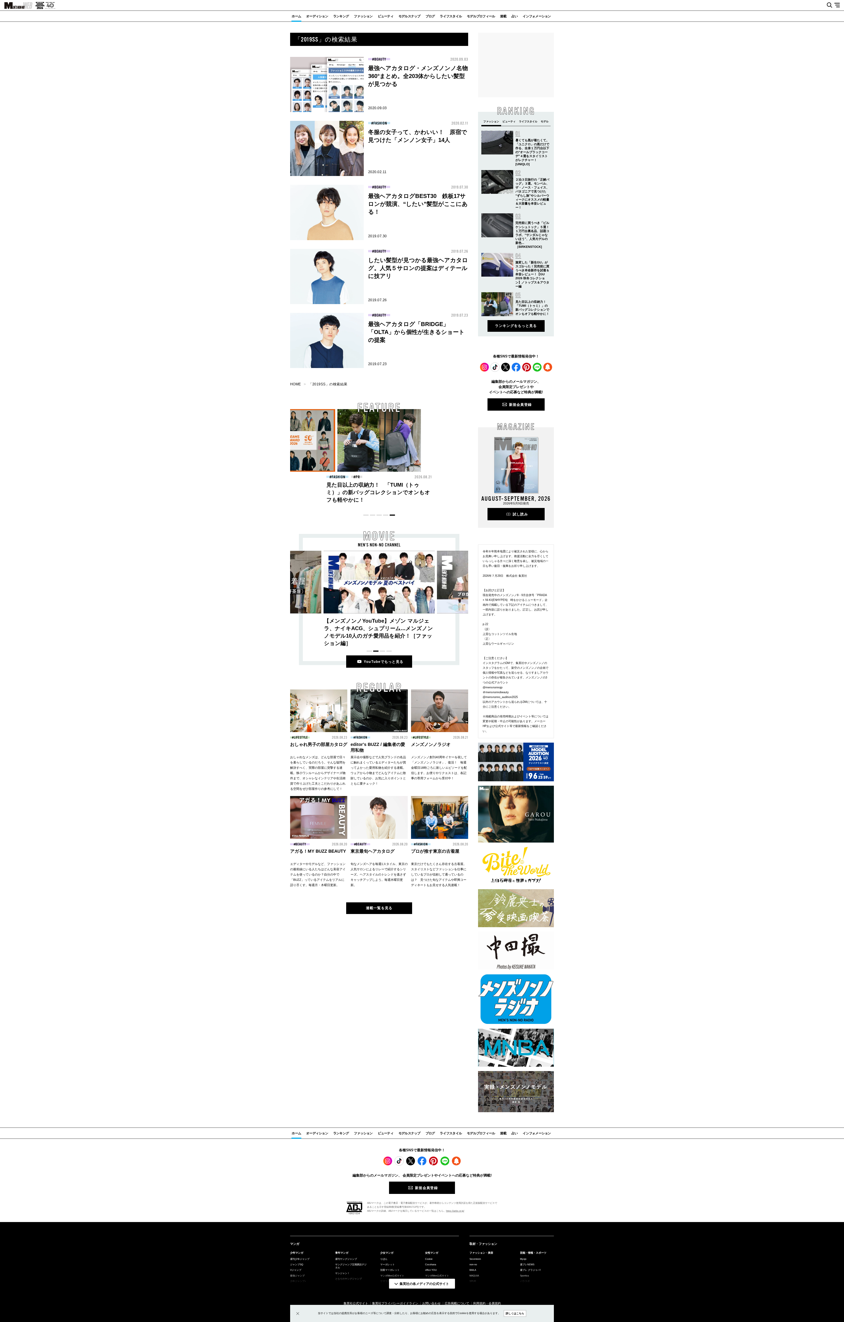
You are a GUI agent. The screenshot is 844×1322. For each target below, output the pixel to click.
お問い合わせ (431, 1303)
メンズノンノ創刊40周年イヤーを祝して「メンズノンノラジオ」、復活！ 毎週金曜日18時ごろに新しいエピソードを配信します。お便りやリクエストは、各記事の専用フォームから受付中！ (439, 767)
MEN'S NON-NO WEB (16, 5)
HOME (295, 384)
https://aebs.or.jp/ (455, 1211)
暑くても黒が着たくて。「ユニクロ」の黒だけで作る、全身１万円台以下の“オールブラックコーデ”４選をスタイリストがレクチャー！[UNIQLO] (532, 152)
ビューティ (385, 16)
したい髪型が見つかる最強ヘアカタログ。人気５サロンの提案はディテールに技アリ (418, 268)
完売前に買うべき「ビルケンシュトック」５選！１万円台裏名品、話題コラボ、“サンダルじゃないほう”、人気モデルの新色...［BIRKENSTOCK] (532, 234)
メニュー (838, 5)
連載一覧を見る (379, 908)
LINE (537, 367)
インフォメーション (537, 16)
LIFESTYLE (301, 738)
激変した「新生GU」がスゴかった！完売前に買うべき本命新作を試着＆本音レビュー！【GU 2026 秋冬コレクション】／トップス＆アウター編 (532, 274)
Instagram (484, 367)
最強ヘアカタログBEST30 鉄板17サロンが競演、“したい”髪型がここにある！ (418, 204)
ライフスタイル (451, 16)
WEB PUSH (547, 367)
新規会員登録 (520, 404)
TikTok (495, 367)
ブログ (430, 16)
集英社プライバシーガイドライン (395, 1303)
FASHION (380, 123)
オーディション (317, 16)
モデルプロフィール (481, 16)
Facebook (516, 367)
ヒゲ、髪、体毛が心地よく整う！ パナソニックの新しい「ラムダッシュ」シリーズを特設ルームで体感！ (464, 492)
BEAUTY (380, 59)
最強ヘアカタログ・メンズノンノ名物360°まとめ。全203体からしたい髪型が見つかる (418, 76)
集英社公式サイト (356, 1303)
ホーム (296, 16)
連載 (503, 16)
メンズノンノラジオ (431, 744)
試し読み (520, 514)
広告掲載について (457, 1303)
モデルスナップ (409, 16)
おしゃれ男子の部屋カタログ (318, 744)
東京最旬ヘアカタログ (373, 851)
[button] (366, 515)
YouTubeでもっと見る (384, 662)
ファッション (363, 16)
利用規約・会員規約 (487, 1303)
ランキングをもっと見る (516, 326)
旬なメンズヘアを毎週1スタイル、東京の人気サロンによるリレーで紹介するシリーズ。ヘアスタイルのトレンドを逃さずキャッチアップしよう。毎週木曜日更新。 (379, 874)
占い (514, 16)
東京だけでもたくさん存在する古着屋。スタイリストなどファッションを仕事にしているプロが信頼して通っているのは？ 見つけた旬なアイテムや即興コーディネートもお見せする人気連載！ (438, 874)
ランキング (341, 16)
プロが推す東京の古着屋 (435, 851)
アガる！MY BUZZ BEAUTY (318, 851)
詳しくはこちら (515, 1313)
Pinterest (526, 367)
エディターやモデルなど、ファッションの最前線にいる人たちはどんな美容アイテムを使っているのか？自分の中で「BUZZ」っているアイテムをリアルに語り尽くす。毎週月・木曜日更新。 (318, 874)
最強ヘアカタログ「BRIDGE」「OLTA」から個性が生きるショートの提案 (416, 332)
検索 (827, 5)
